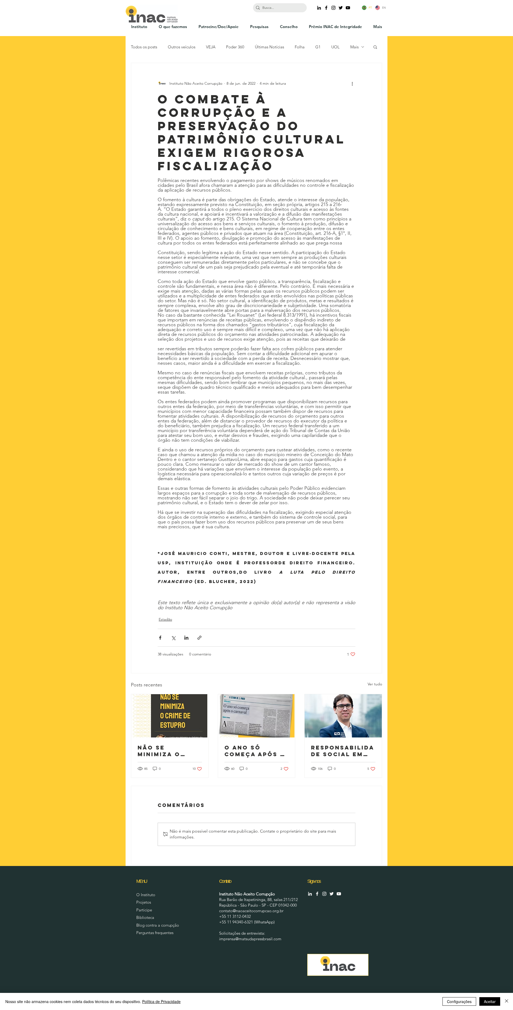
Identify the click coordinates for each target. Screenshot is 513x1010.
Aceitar (490, 1001)
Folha (300, 46)
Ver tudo (375, 684)
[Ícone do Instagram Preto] (333, 7)
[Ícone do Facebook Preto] (326, 7)
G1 (318, 46)
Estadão (165, 619)
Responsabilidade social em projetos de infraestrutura (342, 751)
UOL (335, 46)
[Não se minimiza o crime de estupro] (169, 715)
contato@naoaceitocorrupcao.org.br (251, 910)
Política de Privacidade (161, 1001)
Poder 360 (235, 46)
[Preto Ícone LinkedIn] (319, 7)
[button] (375, 47)
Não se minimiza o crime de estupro (159, 751)
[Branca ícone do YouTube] (338, 893)
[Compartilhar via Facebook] (160, 637)
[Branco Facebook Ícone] (317, 893)
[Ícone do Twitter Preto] (340, 7)
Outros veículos (181, 46)
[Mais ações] (352, 83)
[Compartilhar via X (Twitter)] (173, 637)
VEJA (210, 46)
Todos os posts (144, 46)
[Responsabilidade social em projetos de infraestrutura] (343, 715)
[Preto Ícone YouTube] (348, 7)
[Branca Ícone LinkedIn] (310, 893)
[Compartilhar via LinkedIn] (186, 637)
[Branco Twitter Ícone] (331, 893)
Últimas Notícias (269, 46)
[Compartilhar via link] (199, 637)
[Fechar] (506, 1001)
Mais (354, 46)
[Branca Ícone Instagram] (324, 893)
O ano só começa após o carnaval (255, 751)
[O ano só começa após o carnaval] (256, 715)
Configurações (459, 1001)
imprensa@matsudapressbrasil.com (250, 938)
